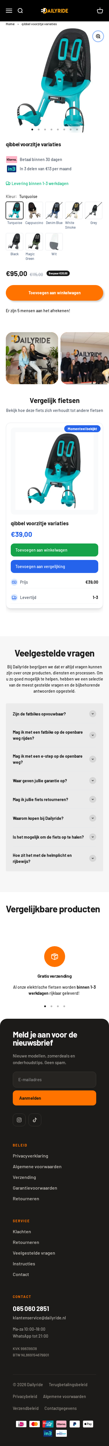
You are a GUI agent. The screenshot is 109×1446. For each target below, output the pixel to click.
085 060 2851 (31, 1308)
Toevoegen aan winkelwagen (41, 550)
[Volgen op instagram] (19, 1120)
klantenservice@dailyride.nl (39, 1317)
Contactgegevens (60, 1408)
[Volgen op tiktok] (34, 1120)
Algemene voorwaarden (37, 1166)
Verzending (24, 1177)
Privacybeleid (25, 1396)
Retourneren (26, 1198)
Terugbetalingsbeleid (68, 1384)
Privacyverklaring (30, 1155)
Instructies (24, 1263)
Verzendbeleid (26, 1408)
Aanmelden (30, 1098)
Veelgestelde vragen (34, 1252)
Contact (21, 1274)
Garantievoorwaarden (35, 1187)
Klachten (22, 1231)
